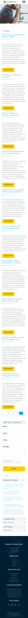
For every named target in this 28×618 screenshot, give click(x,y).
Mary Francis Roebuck (8, 39)
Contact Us (14, 565)
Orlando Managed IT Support (14, 592)
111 (7, 416)
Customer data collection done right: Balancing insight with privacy (14, 486)
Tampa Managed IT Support (14, 596)
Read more (8, 70)
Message (6, 446)
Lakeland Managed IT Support (14, 591)
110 (4, 416)
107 (13, 413)
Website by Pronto (17, 615)
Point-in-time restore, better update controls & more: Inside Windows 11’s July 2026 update (13, 511)
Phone (5, 440)
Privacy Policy (9, 615)
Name (5, 426)
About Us (14, 561)
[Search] (23, 475)
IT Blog (14, 563)
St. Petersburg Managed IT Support (14, 594)
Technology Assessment (14, 581)
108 (17, 413)
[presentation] (12, 461)
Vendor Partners (14, 579)
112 (11, 416)
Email (5, 433)
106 (9, 413)
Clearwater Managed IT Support (14, 589)
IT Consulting (14, 575)
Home (14, 560)
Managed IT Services (14, 573)
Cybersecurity (14, 577)
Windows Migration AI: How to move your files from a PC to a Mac (13, 499)
